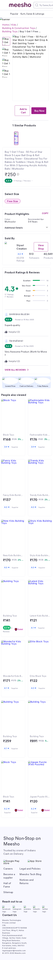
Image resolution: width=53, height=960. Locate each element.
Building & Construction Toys (18, 28)
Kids (13, 24)
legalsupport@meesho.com (14, 950)
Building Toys (10, 31)
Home (5, 24)
